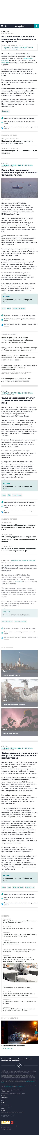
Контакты (4, 1059)
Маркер (3, 1100)
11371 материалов (6, 1048)
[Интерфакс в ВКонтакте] (8, 1116)
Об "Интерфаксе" (12, 1059)
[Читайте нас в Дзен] (2, 1116)
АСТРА (2, 1102)
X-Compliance (4, 1097)
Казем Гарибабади (19, 308)
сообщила (5, 63)
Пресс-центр (21, 1059)
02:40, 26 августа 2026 (7, 750)
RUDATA (3, 1110)
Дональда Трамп (18, 887)
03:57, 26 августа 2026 (7, 562)
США (3, 308)
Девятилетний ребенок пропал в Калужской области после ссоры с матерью (18, 48)
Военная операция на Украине (23, 561)
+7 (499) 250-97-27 (20, 1086)
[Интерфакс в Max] (14, 1116)
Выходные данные (6, 1127)
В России (5, 32)
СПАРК (3, 1095)
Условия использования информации (11, 1126)
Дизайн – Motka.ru (6, 1129)
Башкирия (5, 111)
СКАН (2, 1108)
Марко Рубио (29, 887)
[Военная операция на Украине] (19, 1043)
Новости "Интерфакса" (6, 1107)
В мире (4, 163)
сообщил (18, 582)
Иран (9, 308)
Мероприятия (16, 1060)
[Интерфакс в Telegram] (5, 1116)
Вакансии (28, 1059)
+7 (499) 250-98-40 (8, 1086)
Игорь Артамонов (20, 621)
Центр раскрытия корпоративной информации (12, 1112)
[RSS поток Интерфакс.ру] (11, 1116)
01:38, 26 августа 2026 (7, 395)
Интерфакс (20, 26)
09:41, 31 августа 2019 (7, 33)
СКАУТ (3, 1099)
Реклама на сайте (6, 1060)
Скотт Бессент (17, 495)
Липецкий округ (7, 621)
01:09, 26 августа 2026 (7, 167)
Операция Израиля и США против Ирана (16, 165)
